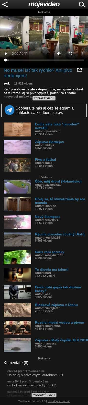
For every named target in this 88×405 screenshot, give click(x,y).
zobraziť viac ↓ (44, 98)
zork (7, 83)
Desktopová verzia (59, 401)
